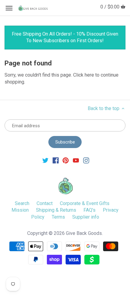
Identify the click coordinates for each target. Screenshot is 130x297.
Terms (58, 217)
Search (22, 203)
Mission (20, 210)
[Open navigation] (9, 8)
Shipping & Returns (56, 210)
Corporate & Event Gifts (84, 203)
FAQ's (89, 210)
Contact (45, 203)
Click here (83, 75)
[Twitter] (45, 160)
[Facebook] (56, 160)
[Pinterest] (66, 160)
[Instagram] (86, 160)
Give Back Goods (84, 233)
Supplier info (85, 217)
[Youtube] (76, 160)
